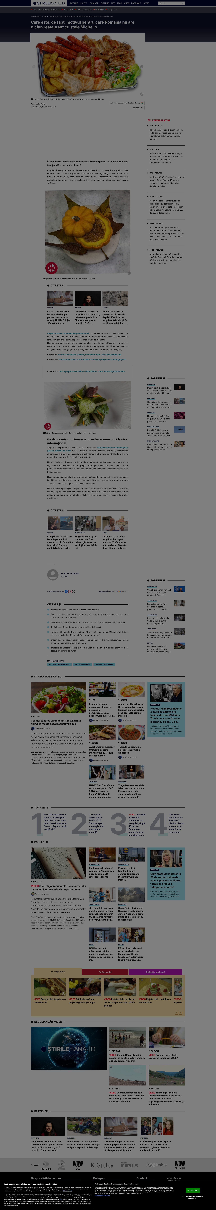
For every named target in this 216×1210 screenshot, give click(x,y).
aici (61, 1199)
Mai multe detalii (67, 1191)
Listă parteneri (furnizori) (102, 1195)
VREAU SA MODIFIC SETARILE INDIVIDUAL (192, 1197)
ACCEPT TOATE (192, 1190)
